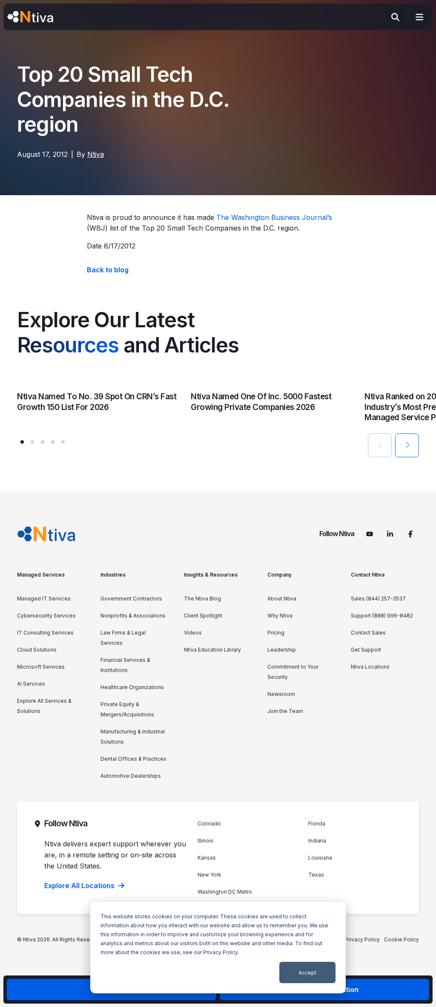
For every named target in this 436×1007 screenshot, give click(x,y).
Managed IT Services (44, 598)
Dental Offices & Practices (133, 759)
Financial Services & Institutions (125, 665)
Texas (316, 874)
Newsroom (281, 694)
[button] (22, 442)
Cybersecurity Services (46, 615)
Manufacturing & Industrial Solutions (132, 736)
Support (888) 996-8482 (382, 615)
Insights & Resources (211, 574)
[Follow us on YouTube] (369, 533)
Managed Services (41, 574)
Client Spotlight (203, 615)
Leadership (281, 649)
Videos (193, 632)
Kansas (207, 857)
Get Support (366, 649)
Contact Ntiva (367, 574)
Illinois (205, 840)
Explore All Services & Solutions (44, 706)
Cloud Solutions (37, 649)
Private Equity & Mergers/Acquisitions (127, 709)
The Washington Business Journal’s (274, 217)
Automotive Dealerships (130, 776)
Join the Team (285, 711)
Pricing (275, 632)
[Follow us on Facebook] (410, 533)
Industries (113, 574)
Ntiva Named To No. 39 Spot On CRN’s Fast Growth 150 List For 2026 (96, 402)
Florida (316, 823)
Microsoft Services (41, 667)
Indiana (317, 840)
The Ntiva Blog (202, 598)
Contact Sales (368, 632)
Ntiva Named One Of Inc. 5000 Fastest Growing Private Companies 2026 (261, 402)
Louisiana (320, 857)
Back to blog (108, 269)
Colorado (209, 823)
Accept (307, 972)
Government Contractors (131, 598)
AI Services (31, 684)
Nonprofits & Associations (133, 615)
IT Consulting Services (45, 632)
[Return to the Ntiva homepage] (30, 17)
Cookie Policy (401, 939)
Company (279, 574)
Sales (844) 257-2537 (378, 598)
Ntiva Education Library (212, 649)
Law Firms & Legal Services (123, 637)
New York (209, 874)
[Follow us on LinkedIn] (390, 533)
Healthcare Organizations (132, 687)
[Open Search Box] (395, 16)
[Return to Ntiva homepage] (46, 533)
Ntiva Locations (370, 667)
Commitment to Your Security (292, 672)
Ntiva (95, 154)
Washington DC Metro (225, 892)
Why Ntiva (280, 615)
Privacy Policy (220, 952)
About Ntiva (281, 598)
